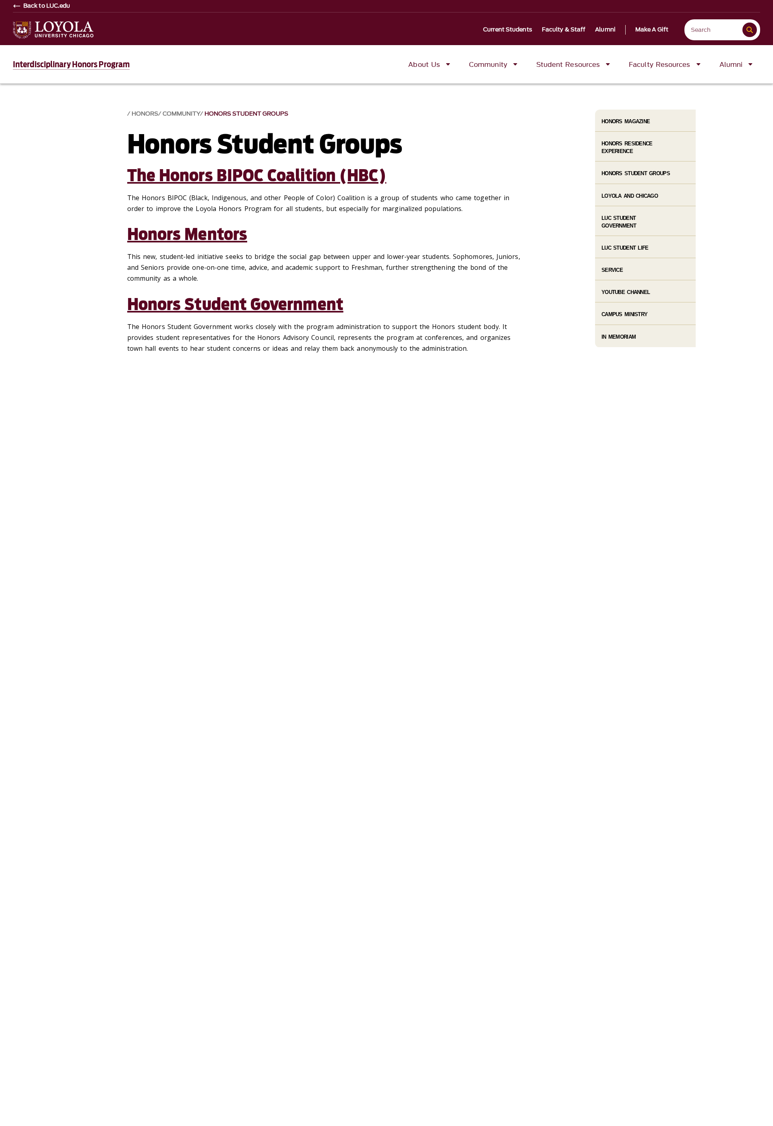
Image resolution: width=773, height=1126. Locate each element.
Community (181, 114)
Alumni (605, 30)
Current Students (507, 30)
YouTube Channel (625, 292)
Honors (145, 114)
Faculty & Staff (564, 30)
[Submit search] (749, 30)
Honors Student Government (235, 304)
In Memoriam (618, 337)
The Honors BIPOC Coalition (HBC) (256, 175)
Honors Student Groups (246, 114)
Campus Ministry (624, 314)
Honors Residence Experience (626, 147)
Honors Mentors (187, 234)
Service (612, 270)
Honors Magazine (625, 121)
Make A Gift (651, 30)
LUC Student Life (624, 248)
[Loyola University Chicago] (53, 30)
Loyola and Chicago (629, 196)
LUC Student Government (618, 222)
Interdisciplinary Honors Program (71, 64)
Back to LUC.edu (46, 6)
